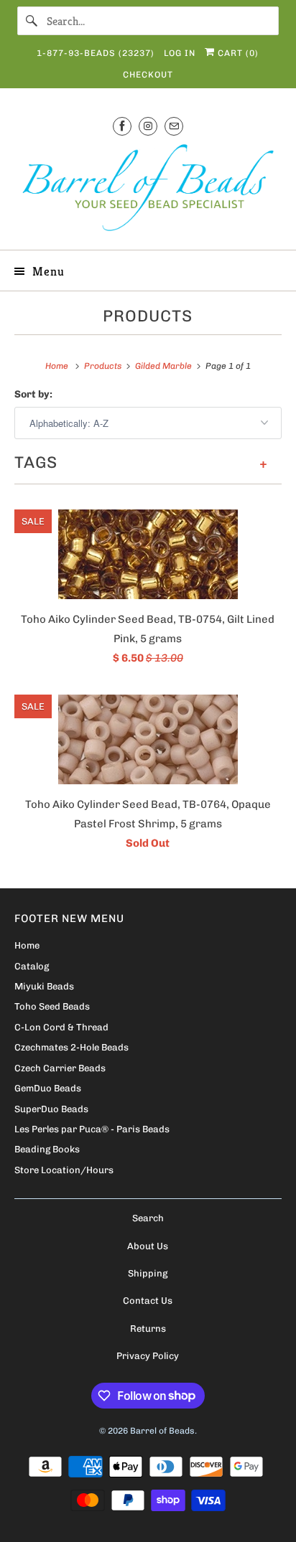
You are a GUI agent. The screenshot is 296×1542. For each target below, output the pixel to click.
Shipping (147, 1273)
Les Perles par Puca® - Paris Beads (92, 1129)
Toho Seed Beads (52, 1006)
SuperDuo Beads (51, 1109)
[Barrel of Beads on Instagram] (148, 126)
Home (27, 945)
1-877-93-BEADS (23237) (95, 53)
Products (148, 316)
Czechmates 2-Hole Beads (71, 1047)
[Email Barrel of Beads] (174, 126)
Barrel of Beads (162, 1431)
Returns (148, 1328)
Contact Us (147, 1300)
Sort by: (33, 394)
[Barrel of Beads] (147, 190)
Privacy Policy (147, 1355)
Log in (179, 53)
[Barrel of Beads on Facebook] (122, 126)
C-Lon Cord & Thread (61, 1027)
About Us (147, 1246)
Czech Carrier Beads (60, 1068)
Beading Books (47, 1149)
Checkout (148, 75)
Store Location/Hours (64, 1170)
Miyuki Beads (44, 986)
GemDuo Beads (47, 1088)
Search (148, 1218)
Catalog (31, 966)
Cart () (237, 53)
